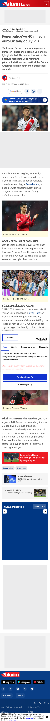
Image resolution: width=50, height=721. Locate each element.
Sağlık (30, 712)
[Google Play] (24, 682)
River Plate (34, 313)
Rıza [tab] (5, 347)
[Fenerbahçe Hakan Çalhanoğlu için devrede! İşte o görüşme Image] (11, 461)
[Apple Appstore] (8, 682)
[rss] (32, 689)
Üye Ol (20, 695)
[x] (10, 689)
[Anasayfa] (46, 3)
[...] (39, 91)
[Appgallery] (39, 682)
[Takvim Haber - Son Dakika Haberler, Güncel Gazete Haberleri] (15, 3)
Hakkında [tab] (43, 347)
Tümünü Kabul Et (25, 377)
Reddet (10, 337)
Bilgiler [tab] (14, 347)
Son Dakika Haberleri (11, 707)
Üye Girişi (7, 695)
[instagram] (25, 689)
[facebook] (3, 689)
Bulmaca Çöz (34, 707)
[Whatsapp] (33, 91)
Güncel (4, 712)
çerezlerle (29, 718)
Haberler (5, 29)
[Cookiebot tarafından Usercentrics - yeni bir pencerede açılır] (36, 339)
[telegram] (26, 91)
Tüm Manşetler (39, 507)
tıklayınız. (12, 720)
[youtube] (18, 689)
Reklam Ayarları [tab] (28, 347)
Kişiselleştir (23, 385)
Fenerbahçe (32, 184)
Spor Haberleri (17, 29)
